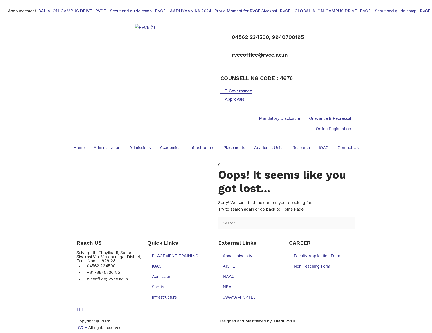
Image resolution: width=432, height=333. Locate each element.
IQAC (323, 147)
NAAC (228, 276)
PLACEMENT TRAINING (175, 255)
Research (301, 147)
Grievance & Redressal (330, 118)
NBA (227, 286)
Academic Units (269, 147)
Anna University (237, 255)
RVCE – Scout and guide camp (119, 11)
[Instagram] (84, 309)
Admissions (140, 147)
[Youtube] (94, 309)
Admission (161, 276)
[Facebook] (78, 309)
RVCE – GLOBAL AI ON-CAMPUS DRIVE (49, 11)
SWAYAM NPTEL (239, 297)
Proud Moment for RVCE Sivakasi (241, 11)
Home (79, 147)
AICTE (229, 266)
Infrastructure (201, 147)
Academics (170, 147)
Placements (234, 147)
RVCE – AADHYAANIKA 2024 (179, 11)
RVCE (81, 327)
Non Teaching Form (312, 266)
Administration (107, 147)
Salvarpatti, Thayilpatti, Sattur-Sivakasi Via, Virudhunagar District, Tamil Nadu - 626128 (108, 256)
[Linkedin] (89, 309)
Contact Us (348, 147)
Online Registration (333, 128)
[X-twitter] (99, 309)
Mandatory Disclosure (279, 118)
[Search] (219, 232)
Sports (158, 286)
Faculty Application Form (317, 255)
